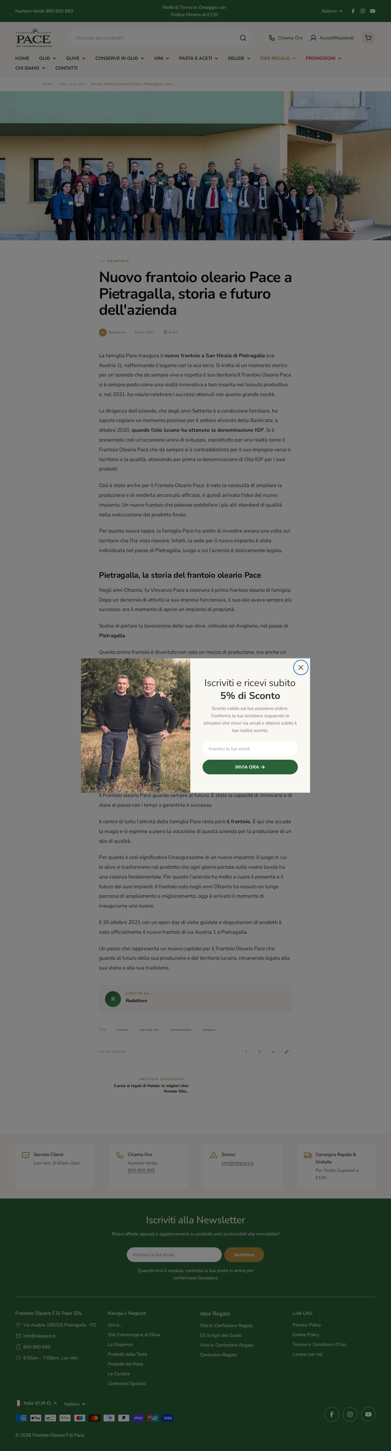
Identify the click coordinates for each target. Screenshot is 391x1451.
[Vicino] (301, 667)
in (70, 733)
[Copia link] (70, 748)
